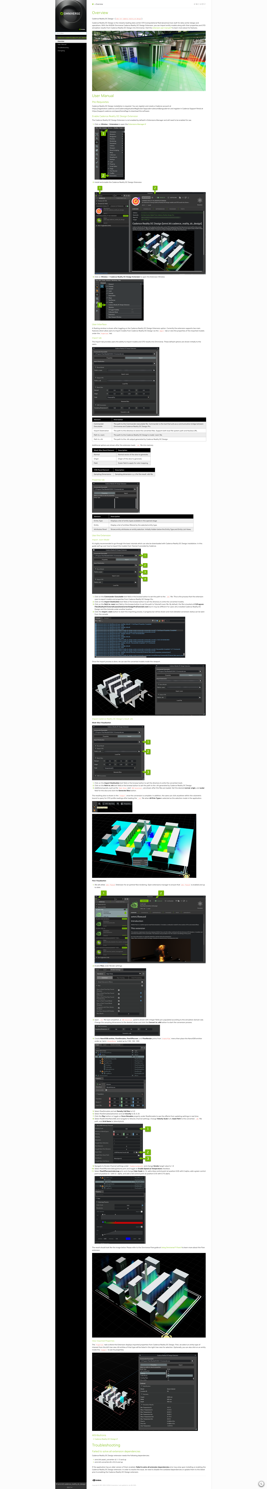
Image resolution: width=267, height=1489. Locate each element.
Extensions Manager (136, 124)
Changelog (61, 51)
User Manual (62, 44)
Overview (61, 41)
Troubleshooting (63, 47)
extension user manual (161, 28)
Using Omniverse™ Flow (170, 1247)
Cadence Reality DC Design (105, 1439)
